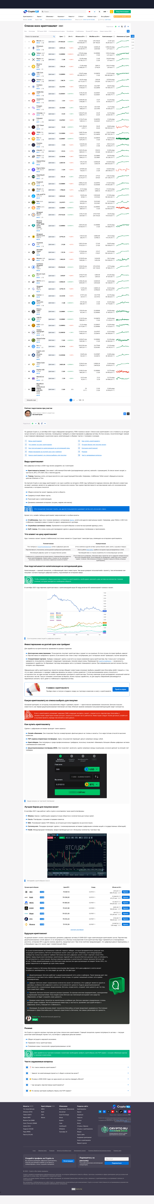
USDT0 (39, 317)
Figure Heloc (41, 168)
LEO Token (40, 125)
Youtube (89, 11)
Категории (32, 31)
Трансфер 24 (63, 1131)
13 (43, 76)
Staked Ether (41, 161)
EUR (133, 39)
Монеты (26, 1106)
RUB (133, 42)
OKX (30, 892)
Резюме (84, 452)
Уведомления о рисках (80, 1150)
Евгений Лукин (37, 414)
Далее (83, 400)
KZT (133, 48)
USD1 (38, 324)
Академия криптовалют (84, 1137)
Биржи (39, 16)
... (114, 31)
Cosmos (39, 143)
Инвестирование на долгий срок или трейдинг (45, 452)
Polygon (39, 106)
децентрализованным (44, 546)
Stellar (39, 155)
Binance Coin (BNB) (29, 1120)
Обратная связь (42, 1150)
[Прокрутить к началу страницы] (150, 1193)
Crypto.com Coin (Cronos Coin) (41, 353)
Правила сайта (117, 1150)
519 (80, 400)
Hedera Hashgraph (40, 330)
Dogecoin (40, 182)
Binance (32, 924)
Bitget (31, 913)
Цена (61, 36)
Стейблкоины (80, 31)
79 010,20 (66, 919)
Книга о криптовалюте (84, 1140)
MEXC (31, 903)
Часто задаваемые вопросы (92, 455)
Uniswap (40, 113)
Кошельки (61, 16)
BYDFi (31, 908)
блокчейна (90, 549)
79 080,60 (65, 903)
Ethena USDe (39, 309)
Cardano (39, 85)
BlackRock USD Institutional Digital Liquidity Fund (41, 387)
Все (26, 31)
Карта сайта (80, 1134)
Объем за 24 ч (80, 36)
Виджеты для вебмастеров (64, 1150)
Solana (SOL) (27, 1126)
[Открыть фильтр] (128, 31)
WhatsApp (115, 26)
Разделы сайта (82, 1106)
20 (43, 55)
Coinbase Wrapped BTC (40, 265)
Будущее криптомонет (90, 448)
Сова (60, 1123)
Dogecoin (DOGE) (28, 1129)
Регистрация (124, 11)
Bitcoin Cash (41, 274)
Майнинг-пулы (92, 16)
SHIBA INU (40, 92)
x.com (99, 11)
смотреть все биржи (77, 929)
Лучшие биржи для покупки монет (94, 444)
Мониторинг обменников (66, 1109)
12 (43, 102)
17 (42, 134)
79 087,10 (66, 892)
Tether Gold (40, 363)
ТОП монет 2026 (42, 31)
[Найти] (42, 11)
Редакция (51, 1150)
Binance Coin (39, 64)
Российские (70, 31)
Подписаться (116, 1163)
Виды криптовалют (35, 441)
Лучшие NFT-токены (92, 31)
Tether (39, 53)
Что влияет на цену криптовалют (40, 444)
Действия (51, 41)
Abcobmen (62, 1112)
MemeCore (40, 376)
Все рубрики (105, 16)
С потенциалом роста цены (57, 31)
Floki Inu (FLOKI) (28, 1134)
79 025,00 (65, 913)
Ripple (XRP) (26, 1117)
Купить (125, 892)
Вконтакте (128, 26)
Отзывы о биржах (82, 1126)
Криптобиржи (46, 1106)
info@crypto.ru (127, 1121)
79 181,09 (66, 924)
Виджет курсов (82, 1143)
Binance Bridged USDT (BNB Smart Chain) (40, 224)
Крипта (61, 1120)
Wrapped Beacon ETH (41, 235)
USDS (38, 207)
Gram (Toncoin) (40, 301)
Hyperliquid (40, 175)
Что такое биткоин (28, 1109)
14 (42, 122)
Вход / (118, 11)
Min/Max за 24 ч (94, 36)
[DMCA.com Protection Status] (77, 1189)
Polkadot (40, 118)
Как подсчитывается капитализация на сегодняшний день (49, 448)
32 (43, 42)
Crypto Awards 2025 (123, 16)
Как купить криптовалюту (91, 441)
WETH (39, 281)
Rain (38, 201)
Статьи (80, 16)
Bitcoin (39, 41)
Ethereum (40, 46)
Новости (71, 16)
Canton (39, 295)
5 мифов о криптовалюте (57, 688)
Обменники (49, 16)
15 (43, 139)
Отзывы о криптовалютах (85, 1129)
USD (133, 36)
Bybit (31, 897)
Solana (39, 79)
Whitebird (62, 1129)
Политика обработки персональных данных (99, 1150)
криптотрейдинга (105, 661)
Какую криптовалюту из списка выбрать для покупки (47, 455)
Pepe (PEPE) (26, 1131)
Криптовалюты (27, 16)
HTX (30, 919)
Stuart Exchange (64, 1114)
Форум (79, 1131)
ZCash (39, 189)
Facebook (125, 26)
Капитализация (107, 36)
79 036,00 (66, 897)
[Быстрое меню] (111, 11)
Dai (38, 138)
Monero (39, 258)
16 (43, 81)
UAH (133, 45)
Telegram (94, 11)
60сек (61, 1117)
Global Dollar (41, 338)
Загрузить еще (31, 400)
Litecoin (39, 150)
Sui (38, 345)
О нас (34, 1150)
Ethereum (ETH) (27, 1112)
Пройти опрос (120, 689)
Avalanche (40, 99)
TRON (38, 132)
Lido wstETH (41, 194)
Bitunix (43, 1117)
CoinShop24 (62, 1126)
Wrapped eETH (40, 287)
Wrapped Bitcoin (40, 213)
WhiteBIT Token (40, 250)
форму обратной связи (121, 1120)
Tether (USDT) (27, 1114)
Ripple (39, 58)
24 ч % (70, 36)
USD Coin (40, 72)
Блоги (79, 1123)
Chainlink (40, 243)
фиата (72, 520)
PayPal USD (40, 369)
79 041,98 (66, 908)
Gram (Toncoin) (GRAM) (30, 1123)
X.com (122, 26)
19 (43, 49)
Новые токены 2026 (105, 31)
